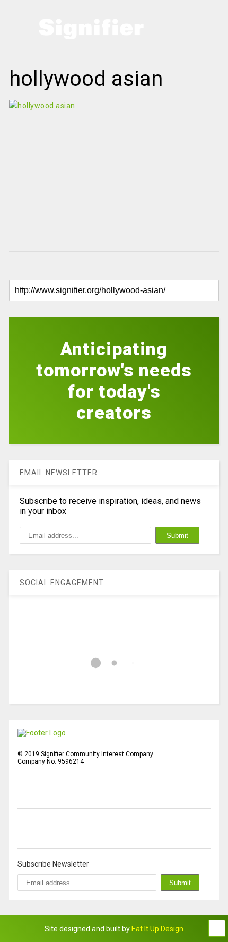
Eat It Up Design (157, 928)
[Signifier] (91, 34)
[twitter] (46, 828)
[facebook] (21, 828)
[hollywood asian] (114, 170)
